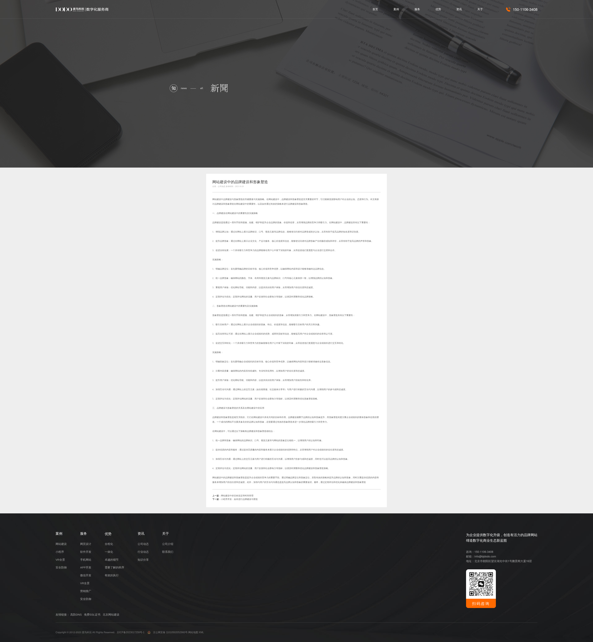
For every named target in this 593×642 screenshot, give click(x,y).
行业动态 (143, 551)
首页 (375, 9)
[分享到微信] (364, 183)
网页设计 (85, 544)
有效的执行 (112, 575)
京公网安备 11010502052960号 (169, 632)
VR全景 (60, 559)
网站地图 (193, 632)
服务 (417, 9)
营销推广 (85, 591)
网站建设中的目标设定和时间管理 (237, 496)
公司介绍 (167, 544)
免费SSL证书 (92, 614)
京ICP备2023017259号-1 (130, 632)
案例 (396, 9)
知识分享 (143, 559)
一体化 (109, 551)
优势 (438, 9)
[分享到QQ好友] (371, 183)
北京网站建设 (111, 614)
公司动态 (143, 544)
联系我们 (167, 551)
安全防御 (61, 567)
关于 (480, 9)
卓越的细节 (112, 559)
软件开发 (85, 551)
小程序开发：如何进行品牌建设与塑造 (239, 499)
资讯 (459, 9)
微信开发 (85, 575)
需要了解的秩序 (114, 567)
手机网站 (85, 559)
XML (201, 632)
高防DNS (76, 614)
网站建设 (216, 199)
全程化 (109, 544)
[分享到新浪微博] (378, 183)
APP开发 (85, 567)
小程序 (60, 551)
